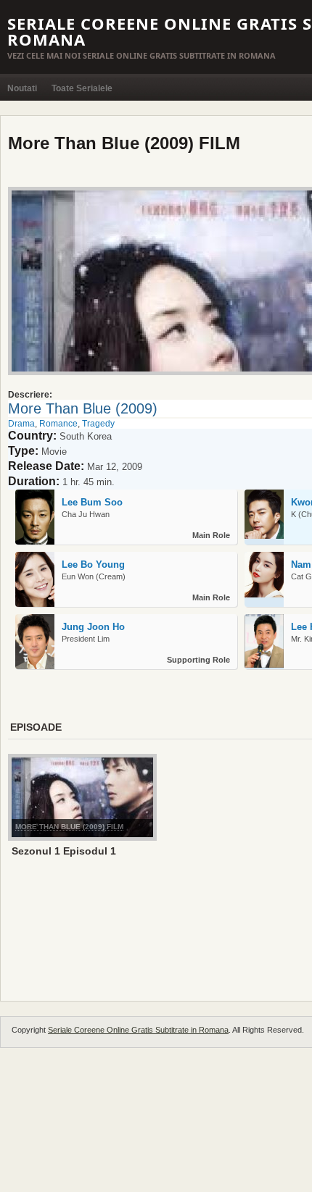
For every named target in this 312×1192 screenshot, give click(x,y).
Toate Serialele (82, 88)
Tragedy (98, 424)
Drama (21, 424)
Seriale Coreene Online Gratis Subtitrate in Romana (138, 1029)
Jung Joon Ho (93, 626)
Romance (58, 424)
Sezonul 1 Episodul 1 (64, 851)
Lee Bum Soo (92, 502)
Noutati (22, 88)
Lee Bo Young (93, 564)
